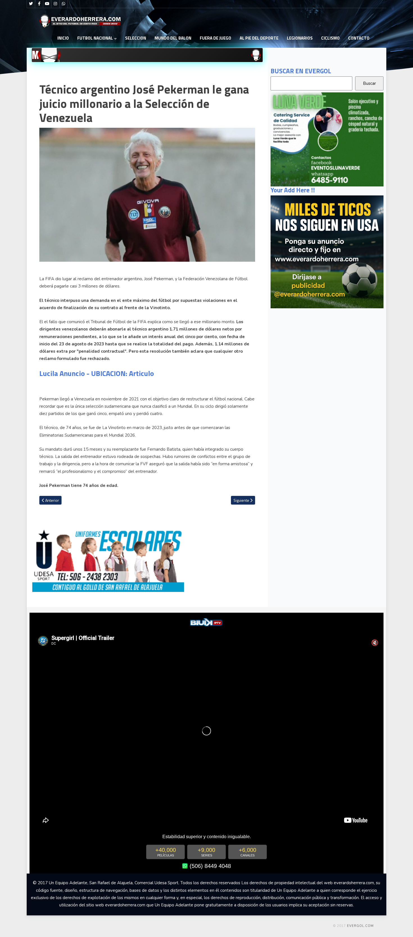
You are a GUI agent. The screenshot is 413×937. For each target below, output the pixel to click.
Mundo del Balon (173, 38)
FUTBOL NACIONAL (95, 38)
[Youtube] (47, 4)
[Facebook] (39, 4)
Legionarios (300, 38)
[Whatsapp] (63, 4)
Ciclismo (330, 38)
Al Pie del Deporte (259, 38)
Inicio (63, 38)
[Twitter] (31, 4)
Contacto (358, 38)
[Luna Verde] (327, 139)
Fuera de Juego (215, 38)
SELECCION (135, 38)
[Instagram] (55, 4)
